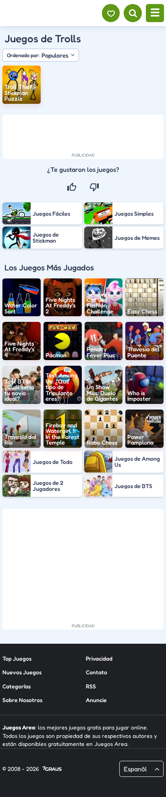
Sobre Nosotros (22, 699)
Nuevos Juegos (22, 672)
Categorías (16, 686)
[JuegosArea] (49, 13)
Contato (96, 672)
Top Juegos (16, 658)
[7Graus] (52, 769)
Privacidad (99, 658)
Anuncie (96, 699)
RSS (91, 686)
